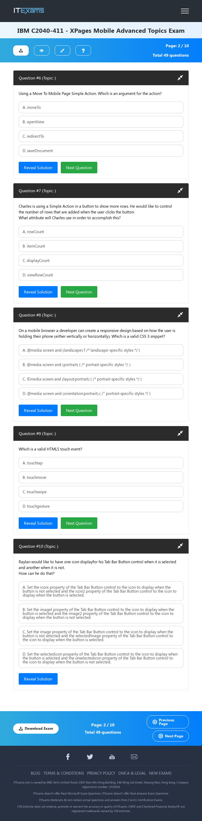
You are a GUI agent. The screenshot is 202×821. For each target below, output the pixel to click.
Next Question (79, 167)
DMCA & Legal (132, 773)
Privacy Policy (101, 773)
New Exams (160, 773)
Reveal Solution (38, 167)
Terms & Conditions (63, 773)
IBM (23, 30)
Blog (35, 773)
